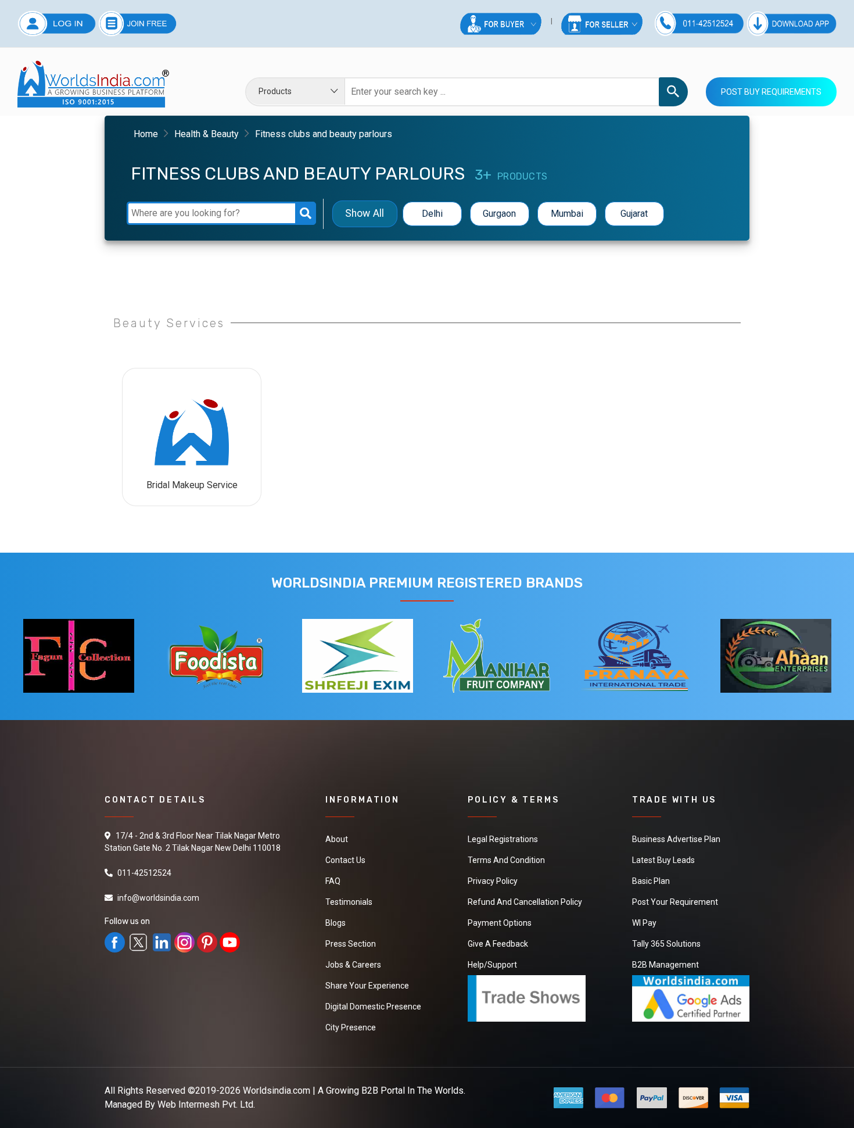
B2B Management (665, 964)
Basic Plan (651, 881)
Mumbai (567, 213)
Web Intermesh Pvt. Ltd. (206, 1104)
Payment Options (500, 923)
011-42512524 (144, 873)
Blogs (335, 923)
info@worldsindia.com (158, 898)
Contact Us (345, 860)
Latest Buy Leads (663, 860)
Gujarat (634, 213)
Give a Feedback (498, 943)
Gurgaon (499, 213)
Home (146, 133)
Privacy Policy (493, 881)
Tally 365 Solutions (666, 943)
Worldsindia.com (276, 1090)
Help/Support (492, 964)
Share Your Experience (367, 985)
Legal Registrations (503, 839)
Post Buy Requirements (771, 91)
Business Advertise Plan (676, 839)
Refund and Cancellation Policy (525, 902)
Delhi (432, 213)
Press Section (350, 943)
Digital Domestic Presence (373, 1006)
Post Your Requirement (675, 902)
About (336, 839)
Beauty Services (169, 323)
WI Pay (644, 923)
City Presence (350, 1027)
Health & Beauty (206, 133)
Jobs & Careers (353, 964)
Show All (364, 213)
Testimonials (348, 902)
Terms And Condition (506, 860)
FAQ (332, 881)
